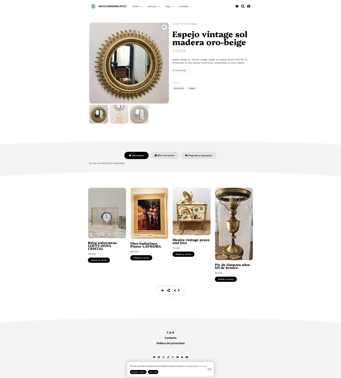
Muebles (188, 232)
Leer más (202, 366)
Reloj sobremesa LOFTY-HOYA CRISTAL (102, 245)
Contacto (183, 6)
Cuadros (149, 235)
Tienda (135, 6)
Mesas (178, 232)
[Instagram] (164, 357)
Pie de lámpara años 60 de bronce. (232, 266)
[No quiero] (209, 369)
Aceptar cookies (138, 372)
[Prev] (175, 290)
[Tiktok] (168, 357)
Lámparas (234, 257)
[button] (164, 27)
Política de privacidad (171, 343)
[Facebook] (154, 357)
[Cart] (236, 6)
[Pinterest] (159, 357)
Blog (168, 6)
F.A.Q (170, 332)
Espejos (192, 88)
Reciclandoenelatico (112, 6)
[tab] (136, 155)
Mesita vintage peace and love (191, 241)
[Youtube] (178, 357)
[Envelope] (187, 357)
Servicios (152, 6)
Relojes (106, 235)
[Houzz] (182, 357)
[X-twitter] (173, 357)
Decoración (184, 24)
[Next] (179, 290)
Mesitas (198, 232)
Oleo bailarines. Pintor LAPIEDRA (145, 244)
